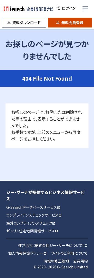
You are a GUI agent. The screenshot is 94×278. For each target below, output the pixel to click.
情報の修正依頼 (56, 260)
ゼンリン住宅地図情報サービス (32, 230)
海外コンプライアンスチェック (30, 223)
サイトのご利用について (69, 253)
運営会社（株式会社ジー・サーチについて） (53, 245)
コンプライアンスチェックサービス (34, 215)
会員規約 (80, 260)
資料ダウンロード (26, 22)
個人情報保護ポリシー (27, 253)
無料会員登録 (72, 22)
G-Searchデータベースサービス (33, 207)
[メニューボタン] (85, 9)
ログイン (69, 8)
